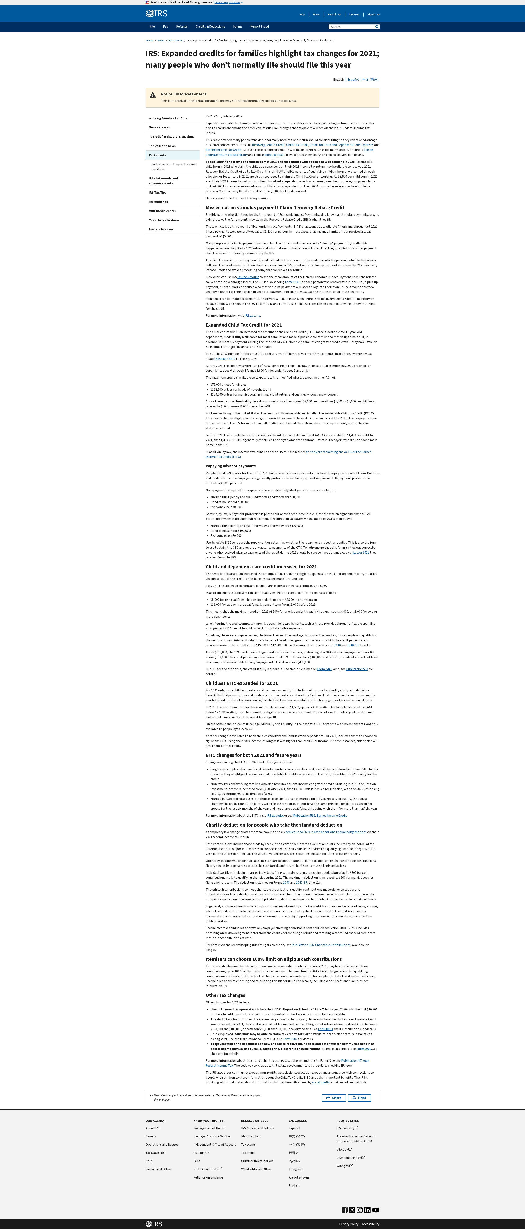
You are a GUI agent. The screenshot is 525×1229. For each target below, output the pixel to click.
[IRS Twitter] (352, 1209)
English (332, 14)
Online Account (248, 277)
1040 (337, 645)
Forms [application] (237, 26)
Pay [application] (165, 26)
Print (362, 1098)
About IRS (153, 1128)
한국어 (294, 1153)
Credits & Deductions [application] (210, 26)
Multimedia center (162, 211)
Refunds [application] (182, 26)
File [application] (152, 26)
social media (320, 1082)
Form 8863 (325, 1029)
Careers (151, 1136)
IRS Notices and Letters (257, 1128)
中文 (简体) (370, 79)
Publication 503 (357, 669)
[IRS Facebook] (345, 1209)
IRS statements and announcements (163, 180)
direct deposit (274, 154)
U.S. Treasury (345, 1128)
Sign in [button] (372, 14)
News (316, 14)
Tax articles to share (164, 220)
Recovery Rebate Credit (268, 145)
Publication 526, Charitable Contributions (321, 945)
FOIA (196, 1161)
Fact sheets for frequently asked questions (174, 166)
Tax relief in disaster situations (171, 136)
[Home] (156, 12)
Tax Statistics (155, 1153)
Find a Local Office (158, 1169)
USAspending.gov (349, 1158)
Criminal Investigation (257, 1161)
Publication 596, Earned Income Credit (320, 815)
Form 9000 (363, 1049)
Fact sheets (176, 40)
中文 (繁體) (297, 1144)
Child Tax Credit (297, 145)
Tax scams (248, 1144)
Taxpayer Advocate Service (211, 1136)
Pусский (294, 1161)
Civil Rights (201, 1153)
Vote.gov (343, 1166)
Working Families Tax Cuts (168, 118)
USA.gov (342, 1149)
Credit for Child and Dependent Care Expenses (342, 145)
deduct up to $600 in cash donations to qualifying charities (326, 832)
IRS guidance (158, 201)
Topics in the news (162, 146)
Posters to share (161, 229)
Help (302, 14)
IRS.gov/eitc (275, 815)
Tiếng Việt (296, 1169)
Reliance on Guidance (208, 1177)
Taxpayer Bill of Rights (209, 1128)
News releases (159, 127)
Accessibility (370, 1224)
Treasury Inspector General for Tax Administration (356, 1138)
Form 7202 (290, 1039)
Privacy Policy (348, 1224)
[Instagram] (360, 1209)
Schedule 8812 (225, 359)
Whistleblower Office (256, 1169)
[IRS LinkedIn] (367, 1209)
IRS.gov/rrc (252, 315)
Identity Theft (251, 1136)
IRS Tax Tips (157, 192)
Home (149, 40)
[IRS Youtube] (375, 1209)
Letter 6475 (293, 282)
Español (353, 79)
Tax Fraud (248, 1153)
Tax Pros (354, 14)
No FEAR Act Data (205, 1169)
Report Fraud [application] (259, 26)
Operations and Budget (162, 1144)
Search (376, 26)
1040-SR (353, 645)
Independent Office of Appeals (214, 1144)
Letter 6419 (361, 552)
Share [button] (336, 1098)
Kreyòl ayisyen (299, 1177)
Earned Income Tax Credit (224, 150)
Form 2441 (324, 669)
